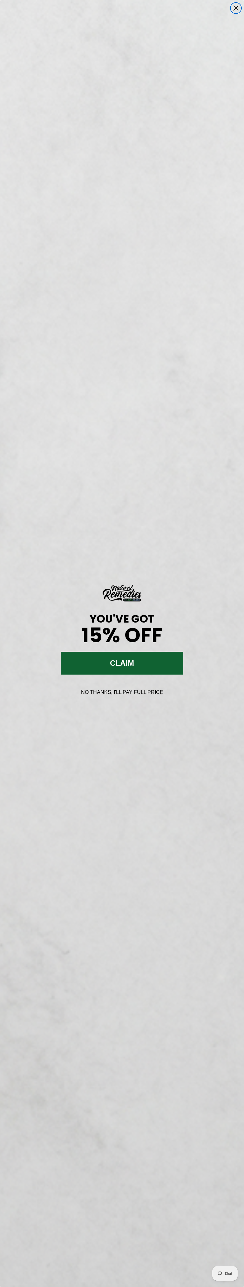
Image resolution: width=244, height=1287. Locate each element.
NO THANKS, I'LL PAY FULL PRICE (122, 692)
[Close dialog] (235, 8)
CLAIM (122, 663)
